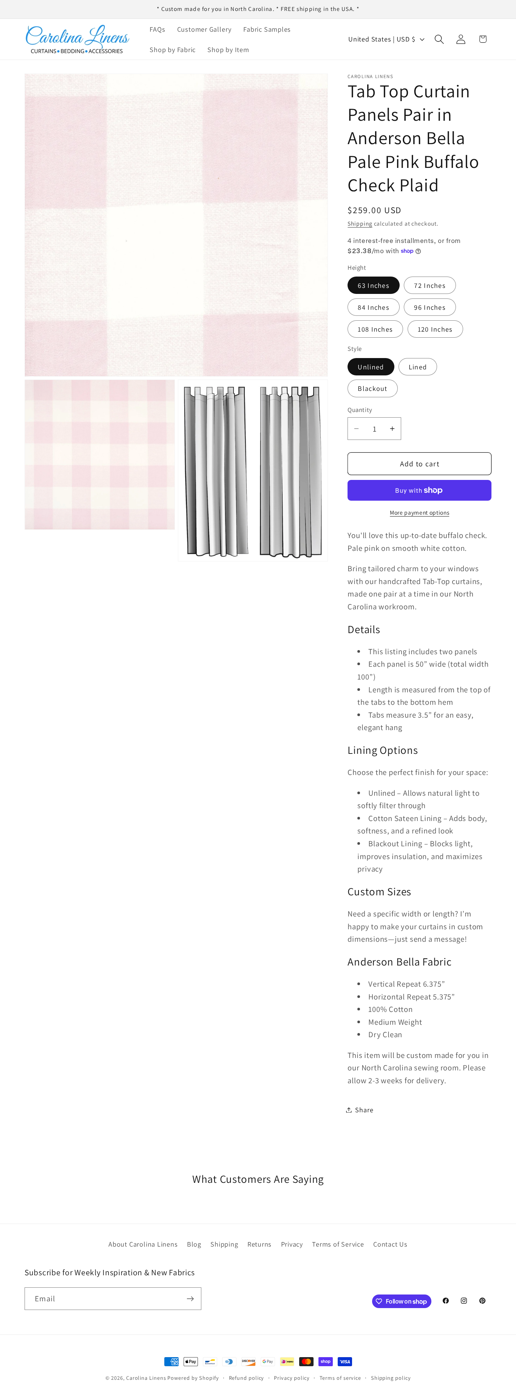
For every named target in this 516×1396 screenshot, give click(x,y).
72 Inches (430, 285)
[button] (439, 39)
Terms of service (341, 1377)
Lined (418, 366)
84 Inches (373, 307)
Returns (259, 1243)
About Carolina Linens (143, 1243)
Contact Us (390, 1243)
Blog (194, 1243)
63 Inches (373, 285)
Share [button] (364, 1109)
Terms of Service (338, 1243)
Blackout (372, 388)
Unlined (371, 366)
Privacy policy (292, 1377)
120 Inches (435, 329)
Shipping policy (391, 1377)
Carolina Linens (146, 1377)
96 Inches (430, 307)
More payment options (419, 512)
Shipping (360, 223)
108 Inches (375, 329)
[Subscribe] (190, 1298)
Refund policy (246, 1377)
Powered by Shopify (193, 1377)
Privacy (292, 1243)
